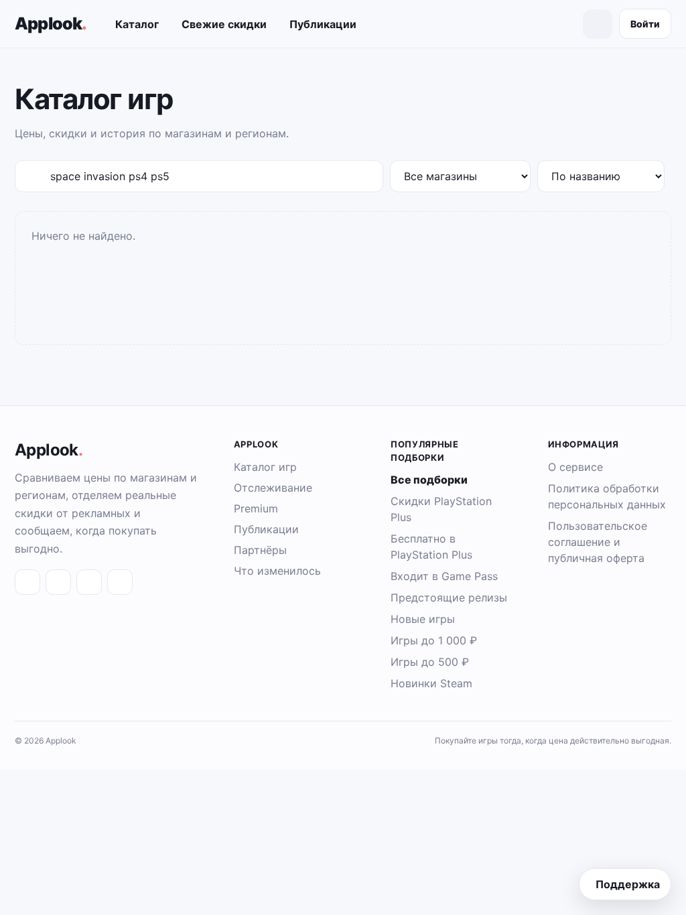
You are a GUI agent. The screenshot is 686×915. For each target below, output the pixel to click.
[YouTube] (120, 582)
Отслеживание (273, 487)
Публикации (322, 24)
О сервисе (575, 467)
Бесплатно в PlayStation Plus (431, 546)
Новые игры (423, 619)
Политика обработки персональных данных (607, 496)
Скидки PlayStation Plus (441, 509)
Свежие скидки (224, 24)
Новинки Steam (431, 683)
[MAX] (89, 582)
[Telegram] (58, 582)
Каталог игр (265, 467)
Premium (256, 508)
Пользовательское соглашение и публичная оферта (597, 542)
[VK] (27, 582)
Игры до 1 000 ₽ (434, 640)
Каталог (137, 24)
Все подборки (429, 479)
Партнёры (260, 550)
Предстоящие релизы (449, 597)
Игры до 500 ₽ (430, 661)
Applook (51, 23)
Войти (645, 23)
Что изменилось (277, 570)
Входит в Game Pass (444, 576)
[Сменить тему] (597, 24)
